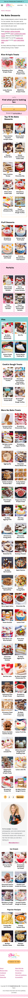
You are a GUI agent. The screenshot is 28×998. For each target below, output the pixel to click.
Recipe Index (4, 970)
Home (3, 10)
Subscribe (3, 977)
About (2, 968)
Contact (2, 975)
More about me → (14, 842)
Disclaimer (18, 973)
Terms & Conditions (21, 975)
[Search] (14, 109)
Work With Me (19, 968)
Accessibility (19, 977)
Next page (20, 797)
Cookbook (3, 973)
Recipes (8, 10)
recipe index (16, 113)
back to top (14, 962)
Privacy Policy (19, 970)
